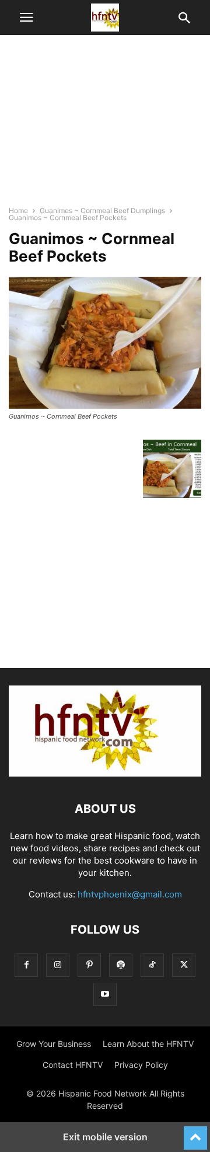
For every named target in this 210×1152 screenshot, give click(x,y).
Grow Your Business (53, 1044)
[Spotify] (120, 964)
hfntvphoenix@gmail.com (130, 894)
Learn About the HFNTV (148, 1044)
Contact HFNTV (73, 1065)
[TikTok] (152, 964)
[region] (105, 126)
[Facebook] (26, 964)
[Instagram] (57, 964)
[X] (183, 964)
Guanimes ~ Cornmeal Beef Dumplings (102, 210)
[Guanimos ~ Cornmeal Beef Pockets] (105, 405)
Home (18, 210)
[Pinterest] (89, 964)
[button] (26, 17)
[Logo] (105, 773)
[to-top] (195, 1132)
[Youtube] (105, 994)
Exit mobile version (105, 1137)
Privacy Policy (141, 1065)
